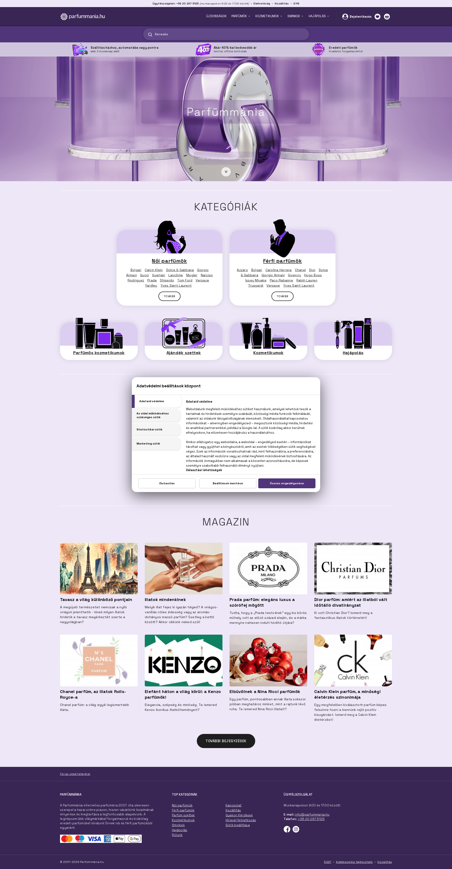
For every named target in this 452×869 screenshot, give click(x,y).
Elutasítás (167, 483)
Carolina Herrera (279, 270)
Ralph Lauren (306, 280)
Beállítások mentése (228, 483)
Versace (202, 280)
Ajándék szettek (183, 352)
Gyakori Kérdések (239, 815)
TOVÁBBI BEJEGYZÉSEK (226, 741)
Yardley (151, 285)
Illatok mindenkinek (165, 599)
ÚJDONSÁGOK (216, 16)
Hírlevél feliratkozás (241, 820)
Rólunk (177, 835)
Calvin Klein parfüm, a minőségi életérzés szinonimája (347, 694)
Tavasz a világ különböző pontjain (96, 599)
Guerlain (158, 275)
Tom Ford (184, 280)
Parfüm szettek (183, 815)
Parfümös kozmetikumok (99, 352)
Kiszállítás (282, 3)
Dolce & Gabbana (180, 270)
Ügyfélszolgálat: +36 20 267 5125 (176, 3)
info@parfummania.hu (312, 815)
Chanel (300, 270)
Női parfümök (169, 260)
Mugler (192, 275)
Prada (152, 280)
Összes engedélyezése (287, 483)
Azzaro (242, 270)
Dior (312, 270)
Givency (294, 275)
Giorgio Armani (273, 275)
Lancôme (175, 275)
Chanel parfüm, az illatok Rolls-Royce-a (93, 694)
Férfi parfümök (282, 260)
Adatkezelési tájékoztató (354, 862)
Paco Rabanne (281, 280)
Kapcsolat (234, 805)
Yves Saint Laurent (176, 285)
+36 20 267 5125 (311, 819)
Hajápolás (353, 352)
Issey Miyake (255, 280)
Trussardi (255, 285)
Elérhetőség (262, 3)
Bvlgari (135, 270)
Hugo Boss (313, 275)
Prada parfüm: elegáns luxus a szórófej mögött (262, 602)
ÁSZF (327, 862)
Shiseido (167, 280)
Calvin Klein (154, 270)
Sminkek (178, 825)
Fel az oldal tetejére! (75, 774)
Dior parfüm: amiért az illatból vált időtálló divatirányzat (350, 602)
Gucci (144, 275)
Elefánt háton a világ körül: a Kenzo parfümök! (183, 694)
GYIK (296, 3)
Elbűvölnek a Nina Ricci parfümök (265, 691)
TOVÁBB (169, 296)
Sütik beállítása (238, 825)
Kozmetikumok (268, 352)
